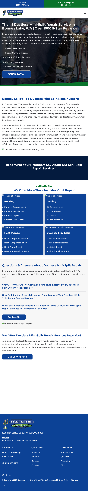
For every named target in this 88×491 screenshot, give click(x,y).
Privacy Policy (63, 480)
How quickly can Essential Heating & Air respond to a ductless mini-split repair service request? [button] (41, 297)
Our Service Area (17, 356)
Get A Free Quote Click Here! (66, 4)
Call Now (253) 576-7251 (22, 4)
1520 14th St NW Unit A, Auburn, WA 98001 (23, 433)
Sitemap (74, 480)
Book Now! (16, 74)
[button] (85, 13)
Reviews (35, 457)
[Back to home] (13, 13)
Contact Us (14, 317)
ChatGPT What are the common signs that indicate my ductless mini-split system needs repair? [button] (41, 286)
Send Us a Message (11, 452)
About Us (35, 452)
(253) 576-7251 (16, 62)
